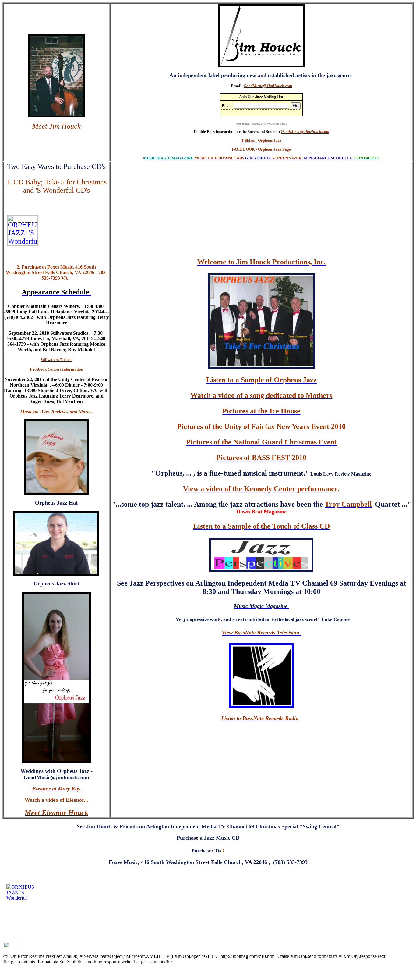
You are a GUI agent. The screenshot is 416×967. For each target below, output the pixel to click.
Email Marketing (254, 123)
